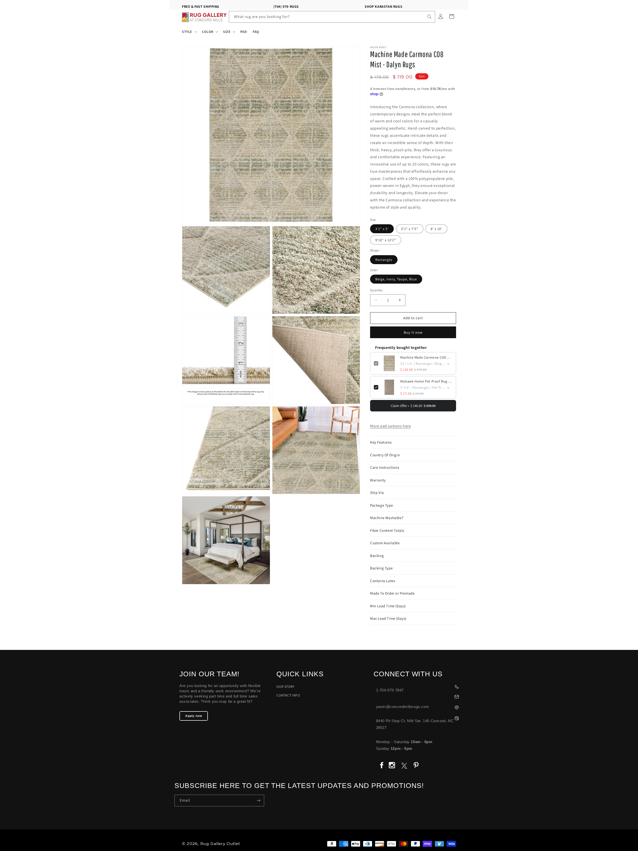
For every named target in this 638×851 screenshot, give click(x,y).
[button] (189, 31)
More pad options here (390, 426)
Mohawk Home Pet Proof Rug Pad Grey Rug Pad (426, 381)
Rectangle (383, 259)
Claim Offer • (413, 405)
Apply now (193, 716)
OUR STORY (285, 686)
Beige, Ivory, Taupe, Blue (396, 279)
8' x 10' (436, 229)
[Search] (429, 16)
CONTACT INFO (288, 695)
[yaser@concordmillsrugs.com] (419, 696)
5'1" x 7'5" (409, 229)
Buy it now (413, 332)
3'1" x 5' (382, 229)
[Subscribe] (258, 800)
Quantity (376, 290)
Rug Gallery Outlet (220, 844)
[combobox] (332, 16)
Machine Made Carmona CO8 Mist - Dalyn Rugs (426, 357)
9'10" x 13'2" (385, 240)
